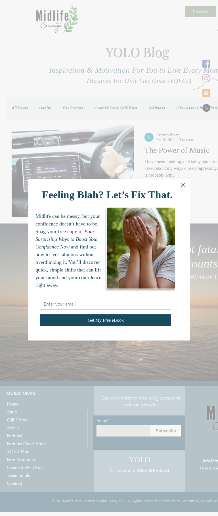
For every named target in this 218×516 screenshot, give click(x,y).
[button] (183, 185)
